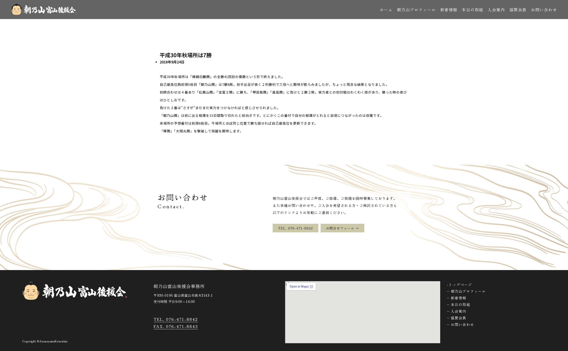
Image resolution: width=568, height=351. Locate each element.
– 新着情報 (456, 297)
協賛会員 (518, 9)
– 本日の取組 (458, 304)
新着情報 (449, 9)
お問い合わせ (544, 9)
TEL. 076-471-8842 (176, 319)
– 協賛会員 (456, 317)
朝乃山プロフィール (416, 9)
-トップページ (459, 284)
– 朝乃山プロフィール (466, 291)
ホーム (386, 9)
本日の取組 (472, 9)
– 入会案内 (456, 311)
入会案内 (496, 9)
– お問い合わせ (460, 324)
